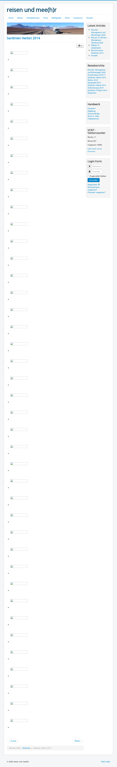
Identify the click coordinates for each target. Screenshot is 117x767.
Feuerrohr (91, 108)
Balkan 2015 (93, 80)
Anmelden (93, 180)
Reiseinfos (92, 93)
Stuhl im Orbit (93, 116)
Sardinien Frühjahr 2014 (97, 90)
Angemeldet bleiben (98, 176)
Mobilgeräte (56, 17)
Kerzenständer (94, 113)
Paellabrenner (93, 118)
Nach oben (105, 761)
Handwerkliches (33, 17)
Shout (67, 17)
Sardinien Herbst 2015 (97, 77)
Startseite (26, 748)
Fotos (45, 17)
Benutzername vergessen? (94, 188)
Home (11, 17)
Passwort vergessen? (96, 192)
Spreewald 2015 (94, 82)
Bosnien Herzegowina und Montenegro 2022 (96, 71)
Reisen (20, 17)
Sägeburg (91, 111)
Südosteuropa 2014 (96, 87)
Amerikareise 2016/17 (97, 75)
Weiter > (78, 740)
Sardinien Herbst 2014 (23, 38)
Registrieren (93, 184)
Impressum (78, 17)
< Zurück (12, 740)
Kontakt (89, 17)
